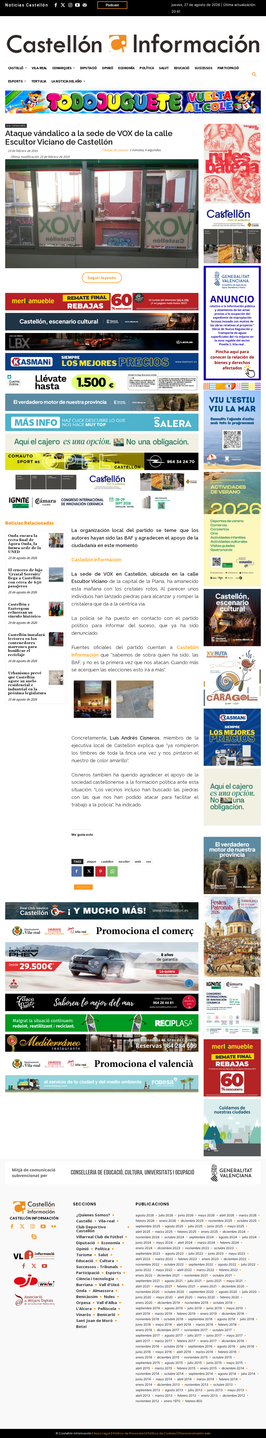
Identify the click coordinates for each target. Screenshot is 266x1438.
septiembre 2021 (148, 1280)
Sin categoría (16, 125)
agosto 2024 (228, 1237)
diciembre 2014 (233, 1368)
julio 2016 (247, 1346)
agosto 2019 (174, 1308)
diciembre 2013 (168, 1384)
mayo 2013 (236, 1390)
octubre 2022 (174, 1264)
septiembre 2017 (148, 1335)
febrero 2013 (186, 1395)
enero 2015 (208, 1368)
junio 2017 (214, 1335)
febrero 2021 (186, 1286)
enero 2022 (144, 1275)
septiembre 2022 (201, 1264)
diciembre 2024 (234, 1231)
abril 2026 (227, 1215)
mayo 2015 (235, 1362)
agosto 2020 (228, 1291)
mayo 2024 (164, 1242)
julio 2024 (249, 1237)
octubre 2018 (173, 1319)
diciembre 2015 (168, 1357)
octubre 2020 (174, 1291)
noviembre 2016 (147, 1346)
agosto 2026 (145, 1215)
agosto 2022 (227, 1264)
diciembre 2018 (233, 1313)
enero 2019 (208, 1313)
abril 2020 (185, 1297)
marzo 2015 (163, 1368)
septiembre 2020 (201, 1291)
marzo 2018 (204, 1324)
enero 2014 (144, 1384)
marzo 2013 (163, 1395)
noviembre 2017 (196, 1330)
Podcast (112, 5)
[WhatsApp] (112, 871)
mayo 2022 (164, 1270)
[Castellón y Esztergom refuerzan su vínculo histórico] (56, 609)
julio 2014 (248, 1373)
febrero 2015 (186, 1368)
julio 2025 (195, 1226)
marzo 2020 (206, 1297)
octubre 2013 (223, 1384)
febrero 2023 (187, 1259)
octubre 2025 (246, 1220)
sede (138, 861)
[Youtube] (77, 5)
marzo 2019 (163, 1313)
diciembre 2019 (168, 1302)
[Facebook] (55, 5)
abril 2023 (143, 1259)
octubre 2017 (222, 1330)
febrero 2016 (227, 1351)
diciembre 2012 (234, 1395)
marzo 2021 (163, 1286)
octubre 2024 (174, 1237)
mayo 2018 (164, 1324)
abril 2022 (184, 1270)
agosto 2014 (227, 1373)
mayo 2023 (237, 1253)
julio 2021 (195, 1280)
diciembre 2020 (233, 1286)
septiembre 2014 (201, 1373)
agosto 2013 (174, 1390)
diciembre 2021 (168, 1275)
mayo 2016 (164, 1351)
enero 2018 (144, 1330)
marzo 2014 (205, 1379)
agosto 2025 (174, 1226)
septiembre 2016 (200, 1346)
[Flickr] (53, 1227)
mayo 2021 (235, 1280)
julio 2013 (195, 1390)
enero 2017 (208, 1341)
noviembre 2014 (147, 1373)
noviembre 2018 (147, 1319)
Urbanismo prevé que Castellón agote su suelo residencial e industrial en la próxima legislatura (27, 683)
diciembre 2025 (192, 1220)
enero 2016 (144, 1357)
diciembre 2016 (233, 1341)
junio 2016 (143, 1351)
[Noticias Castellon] (133, 43)
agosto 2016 (226, 1346)
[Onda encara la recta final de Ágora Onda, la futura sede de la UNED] (56, 540)
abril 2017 (143, 1341)
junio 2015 (214, 1362)
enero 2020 (144, 1302)
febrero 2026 (145, 1220)
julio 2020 (249, 1291)
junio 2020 (143, 1297)
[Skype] (34, 1237)
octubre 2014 (174, 1373)
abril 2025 (143, 1231)
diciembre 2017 (168, 1330)
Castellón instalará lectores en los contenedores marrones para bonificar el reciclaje (26, 645)
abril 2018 (184, 1324)
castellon (107, 861)
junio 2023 (216, 1253)
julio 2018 (247, 1319)
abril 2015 (143, 1368)
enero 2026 (167, 1220)
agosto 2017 (174, 1335)
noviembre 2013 (196, 1384)
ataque (91, 861)
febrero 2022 (228, 1270)
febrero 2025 (186, 1231)
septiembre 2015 (148, 1362)
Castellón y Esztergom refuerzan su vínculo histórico (24, 610)
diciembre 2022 (235, 1259)
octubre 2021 (222, 1275)
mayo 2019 (235, 1308)
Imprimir (83, 887)
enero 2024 (144, 1248)
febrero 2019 (186, 1313)
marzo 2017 (163, 1341)
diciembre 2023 (168, 1248)
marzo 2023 (164, 1259)
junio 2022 (143, 1270)
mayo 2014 (164, 1379)
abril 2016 (184, 1351)
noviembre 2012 (147, 1401)
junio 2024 (143, 1242)
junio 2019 (214, 1308)
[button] (254, 74)
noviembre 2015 (196, 1357)
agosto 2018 (226, 1319)
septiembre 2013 (148, 1390)
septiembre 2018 (200, 1319)
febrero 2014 (228, 1379)
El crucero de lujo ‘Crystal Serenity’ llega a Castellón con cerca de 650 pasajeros (25, 578)
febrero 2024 (229, 1242)
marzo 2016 (204, 1351)
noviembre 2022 (147, 1264)
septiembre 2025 (148, 1226)
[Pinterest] (100, 871)
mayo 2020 (164, 1297)
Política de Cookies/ (162, 1433)
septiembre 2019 (148, 1308)
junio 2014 (143, 1379)
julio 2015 (195, 1362)
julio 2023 (196, 1253)
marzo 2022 (205, 1270)
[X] (88, 871)
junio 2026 (185, 1215)
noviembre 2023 (197, 1248)
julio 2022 (248, 1264)
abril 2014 (184, 1379)
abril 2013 (143, 1395)
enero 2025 (209, 1231)
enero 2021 (208, 1286)
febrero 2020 (229, 1297)
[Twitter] (63, 5)
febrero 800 (193, 1401)
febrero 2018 (227, 1324)
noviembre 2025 (220, 1220)
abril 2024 (185, 1242)
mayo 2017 (235, 1335)
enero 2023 (210, 1259)
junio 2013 (215, 1390)
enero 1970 (172, 1401)
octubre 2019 (222, 1302)
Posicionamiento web (194, 1433)
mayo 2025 (236, 1226)
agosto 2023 (174, 1253)
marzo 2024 (206, 1242)
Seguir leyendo (102, 277)
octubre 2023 (224, 1248)
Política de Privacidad (129, 1433)
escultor (123, 861)
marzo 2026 (247, 1215)
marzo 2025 (163, 1231)
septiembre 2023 (148, 1253)
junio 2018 (143, 1324)
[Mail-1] (84, 5)
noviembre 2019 (196, 1302)
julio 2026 (166, 1215)
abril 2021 (143, 1286)
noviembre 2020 (147, 1291)
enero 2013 (209, 1395)
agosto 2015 (174, 1362)
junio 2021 (214, 1280)
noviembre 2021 (196, 1275)
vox (148, 861)
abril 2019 (143, 1313)
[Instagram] (70, 5)
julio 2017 (195, 1335)
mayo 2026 (206, 1215)
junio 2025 (215, 1226)
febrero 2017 (186, 1341)
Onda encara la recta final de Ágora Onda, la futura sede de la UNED (24, 544)
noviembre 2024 (147, 1237)
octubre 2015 (222, 1357)
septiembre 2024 (201, 1237)
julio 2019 (195, 1308)
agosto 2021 (174, 1280)
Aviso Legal (102, 1433)
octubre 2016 (173, 1346)
